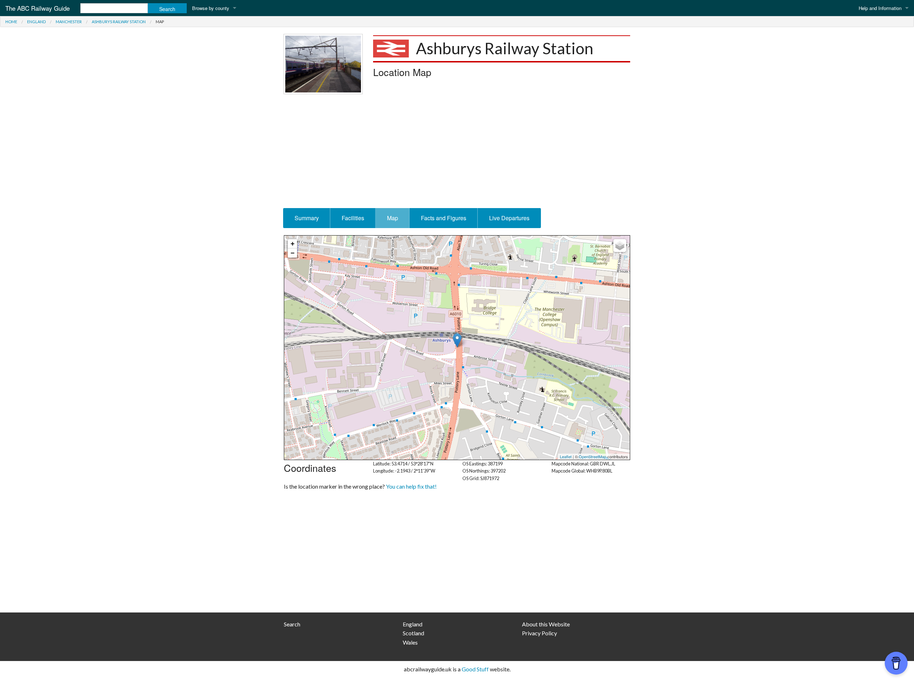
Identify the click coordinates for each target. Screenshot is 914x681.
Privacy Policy (539, 633)
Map (392, 218)
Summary (307, 218)
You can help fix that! (411, 486)
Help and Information (880, 8)
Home (11, 21)
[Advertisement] (457, 151)
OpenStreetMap (592, 456)
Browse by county (210, 8)
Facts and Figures (443, 218)
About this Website (546, 624)
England (36, 21)
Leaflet (566, 456)
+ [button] (293, 243)
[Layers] (619, 245)
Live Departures (509, 218)
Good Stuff (475, 669)
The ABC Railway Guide (37, 8)
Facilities (353, 218)
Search (292, 624)
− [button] (293, 253)
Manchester (69, 21)
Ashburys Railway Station (119, 21)
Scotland (413, 633)
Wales (410, 642)
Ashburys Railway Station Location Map (456, 348)
